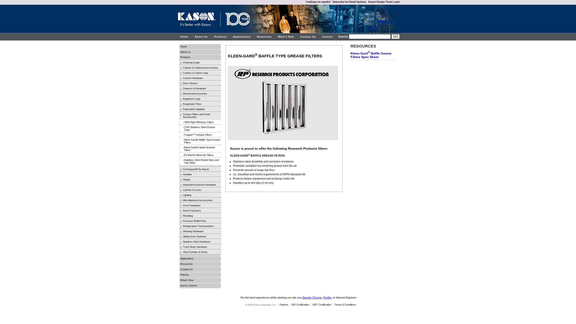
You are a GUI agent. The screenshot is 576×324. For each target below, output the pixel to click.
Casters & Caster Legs (195, 73)
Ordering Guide (191, 62)
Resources (264, 36)
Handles (187, 174)
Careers (327, 36)
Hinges (187, 179)
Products (220, 36)
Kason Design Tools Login (384, 1)
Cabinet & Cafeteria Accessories (200, 67)
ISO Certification (300, 304)
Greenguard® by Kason (196, 169)
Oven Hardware (191, 205)
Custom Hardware (193, 78)
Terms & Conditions (345, 304)
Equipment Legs (191, 98)
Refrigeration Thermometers (198, 226)
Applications (242, 36)
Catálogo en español (318, 1)
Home (184, 36)
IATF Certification (322, 304)
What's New (286, 36)
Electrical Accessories (195, 93)
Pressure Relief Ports (194, 221)
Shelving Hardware (193, 231)
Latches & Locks (192, 190)
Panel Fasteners (192, 210)
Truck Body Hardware (195, 246)
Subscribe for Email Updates (349, 1)
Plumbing (188, 215)
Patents (184, 274)
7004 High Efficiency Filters (199, 122)
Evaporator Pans (192, 104)
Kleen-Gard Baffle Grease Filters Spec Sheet (371, 55)
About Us (201, 36)
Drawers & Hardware (194, 88)
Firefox (327, 297)
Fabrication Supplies (194, 109)
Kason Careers (188, 285)
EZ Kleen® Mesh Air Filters (198, 155)
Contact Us (308, 36)
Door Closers (190, 83)
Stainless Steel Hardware (196, 241)
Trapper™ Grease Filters (198, 134)
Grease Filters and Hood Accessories (196, 115)
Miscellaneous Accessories (198, 200)
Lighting (187, 195)
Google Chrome (312, 297)
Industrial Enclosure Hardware (199, 184)
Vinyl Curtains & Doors (195, 252)
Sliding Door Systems (194, 236)
